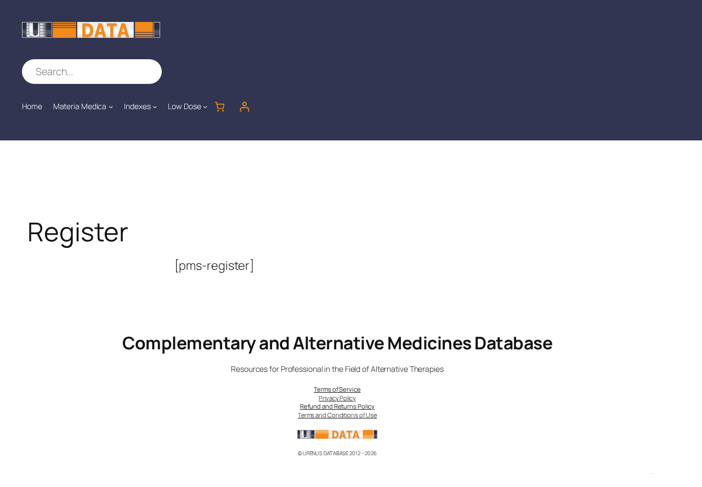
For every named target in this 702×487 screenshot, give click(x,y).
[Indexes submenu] (154, 106)
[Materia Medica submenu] (111, 106)
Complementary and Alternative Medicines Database (337, 343)
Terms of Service (337, 389)
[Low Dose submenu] (205, 106)
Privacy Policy (337, 398)
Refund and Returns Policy (337, 406)
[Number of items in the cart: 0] (219, 106)
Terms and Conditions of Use (337, 415)
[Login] (244, 106)
